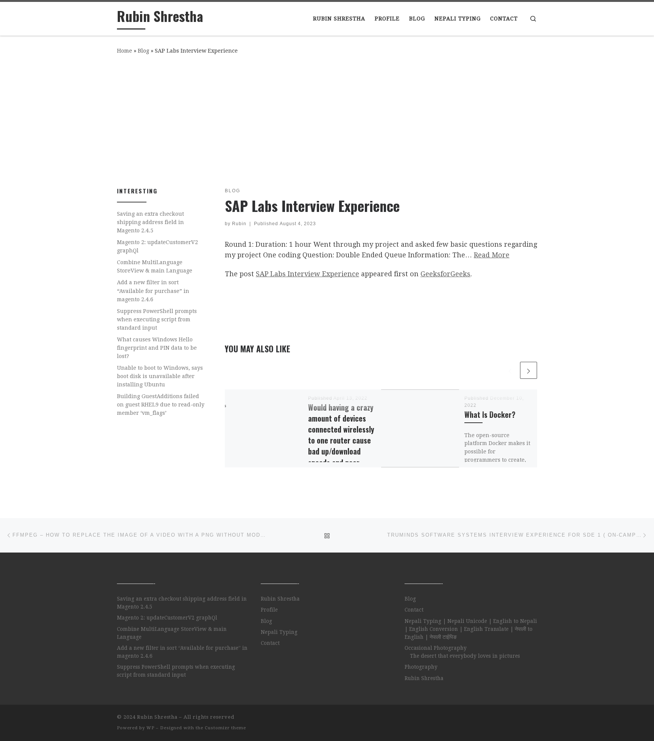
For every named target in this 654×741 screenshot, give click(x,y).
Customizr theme (225, 727)
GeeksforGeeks (445, 274)
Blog (143, 51)
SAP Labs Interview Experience (307, 274)
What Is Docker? (489, 414)
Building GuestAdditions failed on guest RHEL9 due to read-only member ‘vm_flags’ (160, 404)
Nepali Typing (279, 632)
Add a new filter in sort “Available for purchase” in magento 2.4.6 (153, 290)
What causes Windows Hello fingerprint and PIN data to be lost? (157, 347)
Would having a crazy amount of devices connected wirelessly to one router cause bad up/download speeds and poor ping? (341, 440)
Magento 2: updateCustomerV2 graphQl (157, 246)
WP (150, 727)
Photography (421, 667)
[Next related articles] (528, 370)
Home (124, 51)
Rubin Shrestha (280, 599)
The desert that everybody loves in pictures (465, 656)
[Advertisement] (327, 119)
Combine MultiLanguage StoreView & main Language (154, 266)
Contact (270, 643)
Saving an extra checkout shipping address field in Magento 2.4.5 (150, 222)
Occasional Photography (436, 648)
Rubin (239, 223)
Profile (269, 610)
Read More (491, 255)
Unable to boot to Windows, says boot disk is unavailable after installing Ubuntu (160, 376)
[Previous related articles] (510, 370)
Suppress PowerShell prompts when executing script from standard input (157, 319)
